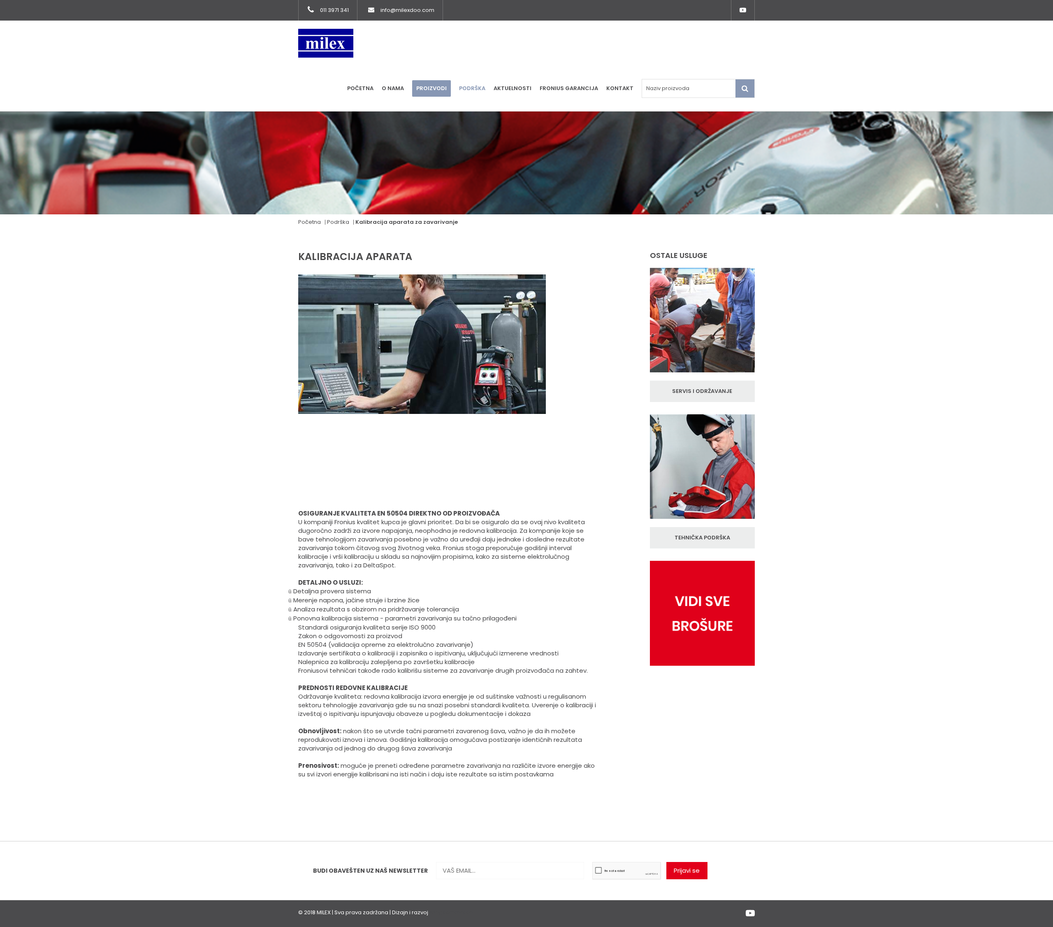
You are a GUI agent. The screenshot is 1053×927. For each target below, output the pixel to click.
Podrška (472, 88)
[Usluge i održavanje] (702, 324)
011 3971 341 (334, 10)
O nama (393, 88)
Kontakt (619, 88)
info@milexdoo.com (407, 10)
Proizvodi (431, 88)
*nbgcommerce (451, 912)
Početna (360, 88)
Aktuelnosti (512, 88)
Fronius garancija (569, 88)
